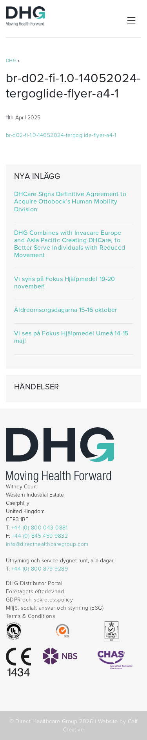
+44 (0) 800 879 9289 (39, 568)
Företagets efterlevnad (35, 591)
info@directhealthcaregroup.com (47, 544)
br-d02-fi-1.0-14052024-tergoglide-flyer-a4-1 (61, 135)
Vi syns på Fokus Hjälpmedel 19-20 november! (64, 282)
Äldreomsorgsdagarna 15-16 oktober (65, 310)
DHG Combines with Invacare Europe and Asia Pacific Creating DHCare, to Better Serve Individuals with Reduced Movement (69, 244)
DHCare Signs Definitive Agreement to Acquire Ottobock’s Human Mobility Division (70, 202)
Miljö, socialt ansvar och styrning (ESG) (54, 608)
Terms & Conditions (30, 616)
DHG (11, 60)
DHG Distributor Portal (34, 583)
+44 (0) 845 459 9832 (40, 536)
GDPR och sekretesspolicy (39, 599)
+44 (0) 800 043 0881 (39, 527)
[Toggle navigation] (131, 20)
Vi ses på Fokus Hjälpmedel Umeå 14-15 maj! (71, 337)
